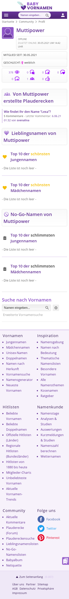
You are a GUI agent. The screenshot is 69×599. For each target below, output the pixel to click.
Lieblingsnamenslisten (22, 544)
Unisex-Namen (16, 353)
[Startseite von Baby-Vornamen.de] (34, 9)
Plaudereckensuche (20, 538)
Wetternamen (51, 456)
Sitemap (43, 584)
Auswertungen (51, 429)
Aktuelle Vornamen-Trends (14, 494)
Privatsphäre (46, 588)
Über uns (18, 584)
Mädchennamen (18, 347)
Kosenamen (49, 390)
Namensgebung (52, 342)
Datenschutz (28, 588)
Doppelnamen (16, 358)
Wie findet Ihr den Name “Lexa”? (27, 112)
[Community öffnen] (65, 15)
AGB (15, 588)
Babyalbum (14, 560)
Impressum (19, 593)
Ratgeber (47, 396)
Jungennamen (16, 342)
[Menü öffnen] (6, 15)
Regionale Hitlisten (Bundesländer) (17, 451)
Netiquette (14, 565)
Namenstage (50, 413)
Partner (31, 584)
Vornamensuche (18, 374)
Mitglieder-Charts (18, 472)
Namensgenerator (19, 380)
